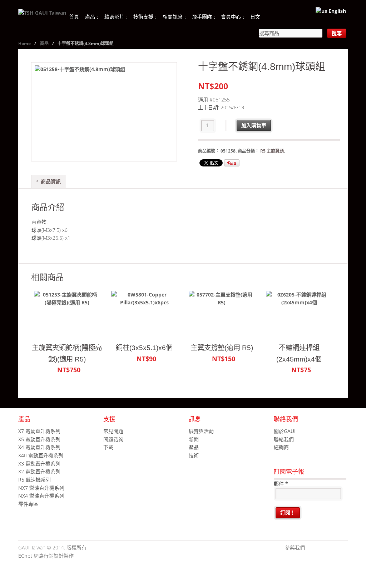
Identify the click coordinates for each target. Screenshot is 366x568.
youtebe (331, 548)
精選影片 (114, 17)
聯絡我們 (284, 439)
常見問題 (113, 431)
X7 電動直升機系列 (39, 431)
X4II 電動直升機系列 (40, 455)
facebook (310, 548)
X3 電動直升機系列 (39, 463)
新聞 (194, 439)
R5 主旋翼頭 (272, 151)
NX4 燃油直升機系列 (41, 495)
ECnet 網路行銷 (36, 555)
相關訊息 (173, 17)
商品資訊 (51, 181)
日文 (255, 17)
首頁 (74, 17)
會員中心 (231, 17)
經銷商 (281, 447)
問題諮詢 (113, 439)
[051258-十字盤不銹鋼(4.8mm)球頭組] (104, 111)
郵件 (281, 483)
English (336, 11)
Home (24, 43)
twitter (321, 548)
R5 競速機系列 (34, 479)
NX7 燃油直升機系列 (41, 487)
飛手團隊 (202, 17)
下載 (108, 447)
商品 (44, 43)
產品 (90, 17)
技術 (194, 455)
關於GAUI (285, 431)
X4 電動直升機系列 (39, 447)
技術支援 (143, 17)
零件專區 (28, 503)
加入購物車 (253, 125)
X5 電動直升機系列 (39, 439)
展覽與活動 (201, 431)
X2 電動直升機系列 (39, 471)
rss (342, 548)
